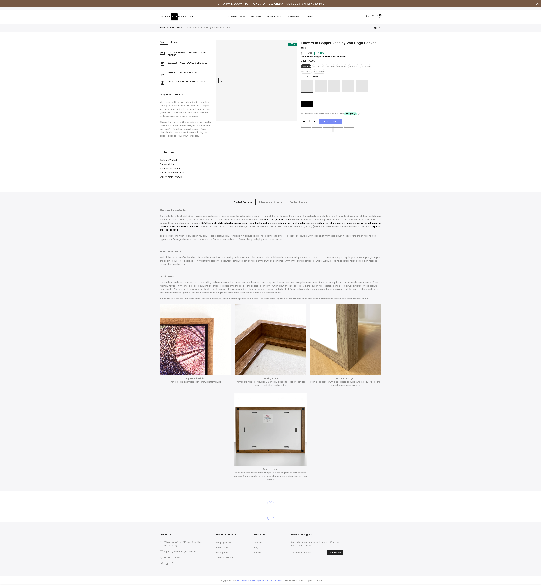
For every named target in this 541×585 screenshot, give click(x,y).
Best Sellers (255, 16)
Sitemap (258, 552)
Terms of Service (224, 557)
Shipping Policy (223, 542)
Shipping (318, 56)
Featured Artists (273, 16)
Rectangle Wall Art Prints (172, 172)
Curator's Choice (236, 16)
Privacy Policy (223, 552)
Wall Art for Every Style (171, 176)
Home (163, 27)
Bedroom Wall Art (168, 160)
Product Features (243, 202)
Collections (293, 16)
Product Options (298, 202)
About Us (258, 542)
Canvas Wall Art (176, 27)
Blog (256, 547)
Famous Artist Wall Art (170, 168)
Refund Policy (223, 547)
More (308, 16)
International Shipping (271, 202)
